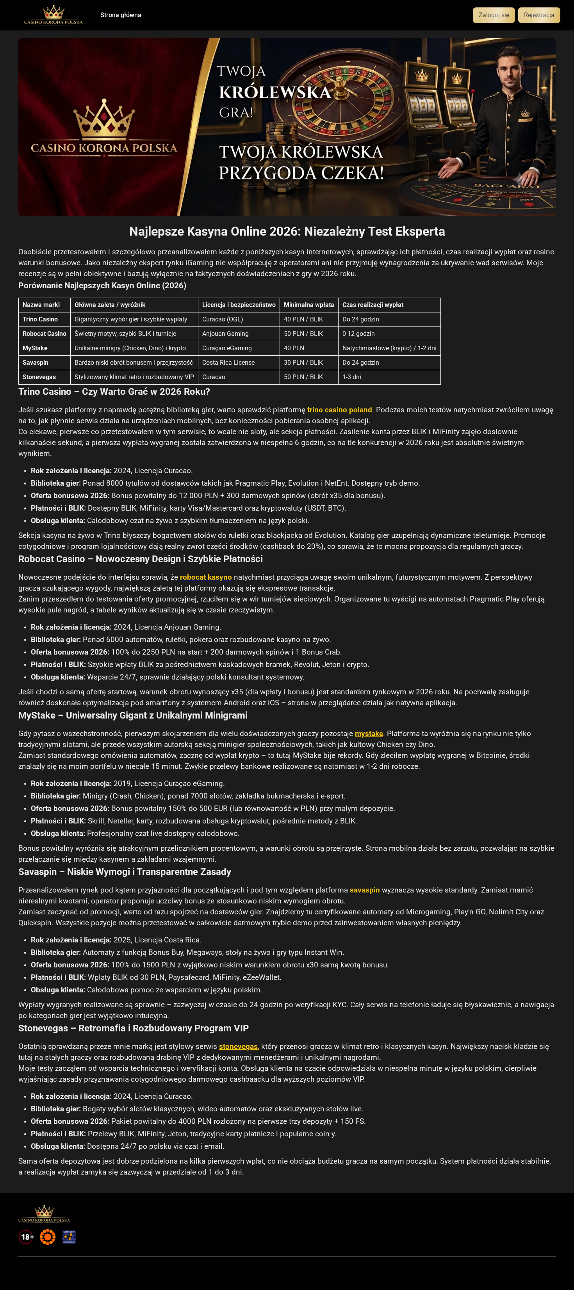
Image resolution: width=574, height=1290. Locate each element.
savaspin (365, 890)
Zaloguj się (494, 15)
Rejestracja (539, 15)
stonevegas (238, 1046)
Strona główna (120, 15)
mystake (369, 733)
